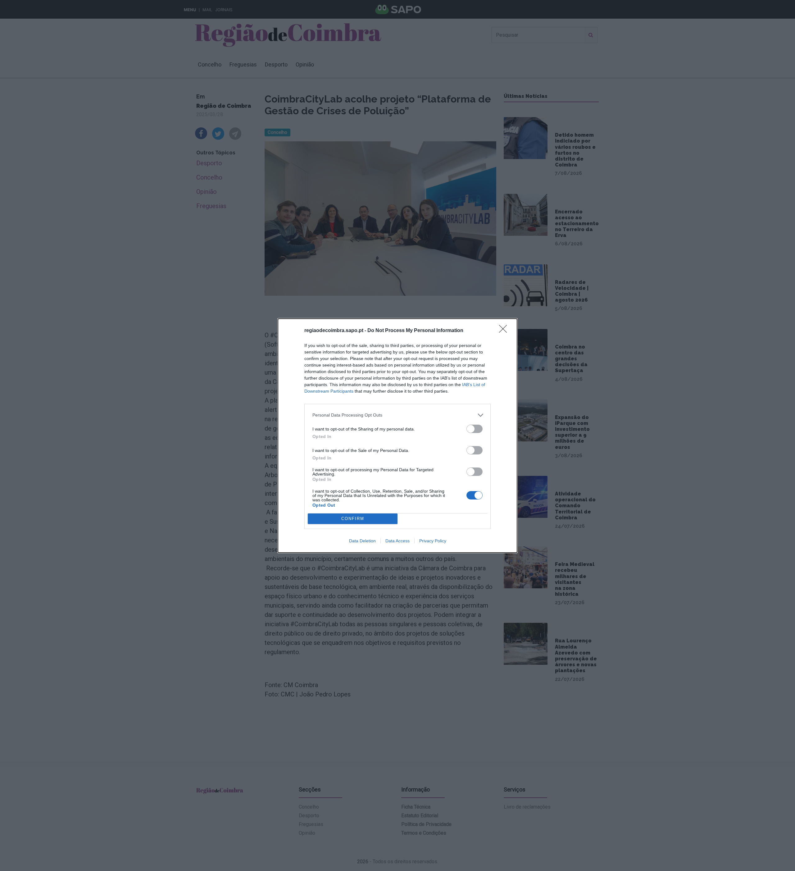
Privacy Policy (432, 540)
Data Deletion (362, 540)
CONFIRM (352, 518)
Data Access (397, 540)
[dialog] (397, 436)
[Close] (505, 331)
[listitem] (397, 415)
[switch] (474, 429)
